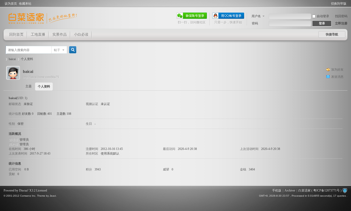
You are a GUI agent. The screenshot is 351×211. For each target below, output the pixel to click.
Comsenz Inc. (28, 195)
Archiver (289, 190)
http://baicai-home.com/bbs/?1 (41, 77)
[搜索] (72, 50)
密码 (255, 23)
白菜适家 (304, 190)
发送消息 (337, 77)
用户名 (256, 16)
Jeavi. (53, 195)
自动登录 (323, 16)
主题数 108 (64, 114)
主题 (28, 86)
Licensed (41, 190)
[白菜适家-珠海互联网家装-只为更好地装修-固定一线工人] (43, 26)
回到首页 (16, 34)
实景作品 (59, 34)
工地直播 (38, 34)
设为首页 (11, 3)
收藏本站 (25, 3)
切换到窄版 (338, 3)
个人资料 (44, 86)
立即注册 (341, 23)
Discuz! (24, 190)
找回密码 (341, 16)
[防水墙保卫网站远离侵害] (344, 190)
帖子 (57, 50)
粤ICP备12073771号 (326, 190)
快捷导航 (332, 34)
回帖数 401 (44, 114)
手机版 (276, 190)
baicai (12, 59)
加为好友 (337, 69)
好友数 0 (27, 114)
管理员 (24, 139)
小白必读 (81, 34)
